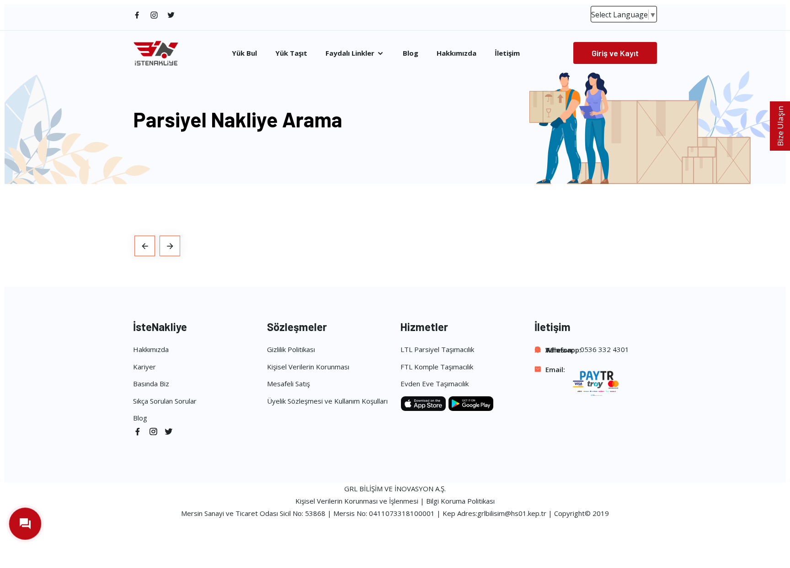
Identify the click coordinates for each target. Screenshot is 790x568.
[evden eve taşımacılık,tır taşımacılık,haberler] (144, 246)
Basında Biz (151, 383)
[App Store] (424, 402)
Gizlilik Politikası (291, 349)
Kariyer (144, 366)
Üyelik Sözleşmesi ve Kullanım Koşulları (327, 400)
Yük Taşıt (291, 53)
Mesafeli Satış (288, 383)
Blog (410, 53)
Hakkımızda (456, 53)
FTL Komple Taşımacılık (436, 366)
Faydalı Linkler (351, 53)
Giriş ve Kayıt (615, 53)
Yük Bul (244, 53)
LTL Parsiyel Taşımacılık (437, 349)
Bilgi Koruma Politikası (460, 500)
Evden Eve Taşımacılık (434, 383)
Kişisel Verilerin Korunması (308, 366)
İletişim (507, 53)
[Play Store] (471, 402)
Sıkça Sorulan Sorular (165, 400)
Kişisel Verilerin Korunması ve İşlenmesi (356, 500)
